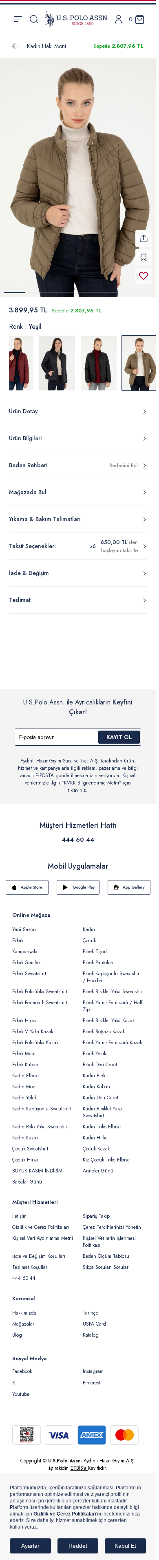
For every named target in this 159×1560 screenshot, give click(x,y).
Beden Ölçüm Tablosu (106, 1251)
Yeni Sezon (24, 924)
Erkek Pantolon (98, 957)
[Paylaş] (143, 233)
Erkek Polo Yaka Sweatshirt (39, 986)
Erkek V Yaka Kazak (32, 1026)
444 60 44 (78, 834)
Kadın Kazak (25, 1133)
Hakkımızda (24, 1308)
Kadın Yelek (24, 1092)
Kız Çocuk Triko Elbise (106, 1155)
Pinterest (91, 1377)
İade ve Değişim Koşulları (38, 1251)
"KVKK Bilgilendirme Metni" (91, 778)
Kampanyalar (25, 946)
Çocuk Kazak (96, 1144)
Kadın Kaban (96, 1081)
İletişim (19, 1211)
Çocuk (89, 935)
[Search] (34, 19)
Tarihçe (90, 1308)
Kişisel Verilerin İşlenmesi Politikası (109, 1237)
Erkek (17, 935)
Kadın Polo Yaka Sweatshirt (40, 1121)
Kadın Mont (24, 1081)
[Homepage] (76, 19)
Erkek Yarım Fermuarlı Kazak (112, 1037)
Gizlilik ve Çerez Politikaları (40, 1222)
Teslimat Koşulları (30, 1262)
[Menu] (17, 19)
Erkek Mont (23, 1048)
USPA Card (94, 1319)
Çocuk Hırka (25, 1155)
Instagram (93, 1366)
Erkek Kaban (25, 1059)
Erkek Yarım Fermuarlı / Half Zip (112, 1001)
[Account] (118, 19)
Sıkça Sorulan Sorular (105, 1262)
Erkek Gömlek (26, 957)
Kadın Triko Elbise (102, 1121)
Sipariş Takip (96, 1211)
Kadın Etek (94, 1070)
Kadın (89, 924)
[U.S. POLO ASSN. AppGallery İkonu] (129, 882)
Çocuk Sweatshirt (30, 1144)
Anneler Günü (98, 1166)
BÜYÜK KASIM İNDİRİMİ (38, 1166)
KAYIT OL (119, 732)
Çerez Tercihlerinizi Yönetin (112, 1222)
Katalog (91, 1330)
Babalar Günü (27, 1177)
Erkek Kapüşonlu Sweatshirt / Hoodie (112, 972)
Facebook (22, 1366)
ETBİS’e (79, 1463)
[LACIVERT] (57, 358)
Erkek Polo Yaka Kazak (35, 1037)
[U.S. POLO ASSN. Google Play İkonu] (78, 882)
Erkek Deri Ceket (100, 1059)
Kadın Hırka (95, 1133)
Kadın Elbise (25, 1070)
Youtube (20, 1389)
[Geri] (15, 46)
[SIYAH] (98, 358)
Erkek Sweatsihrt (29, 968)
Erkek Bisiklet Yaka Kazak (109, 1015)
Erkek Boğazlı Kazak (104, 1026)
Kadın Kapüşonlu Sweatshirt (41, 1104)
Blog (17, 1330)
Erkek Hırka (24, 1015)
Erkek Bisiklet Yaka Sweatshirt (113, 986)
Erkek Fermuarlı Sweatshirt (39, 997)
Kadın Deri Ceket (100, 1092)
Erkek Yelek (94, 1048)
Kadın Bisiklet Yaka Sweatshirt (102, 1107)
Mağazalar (23, 1319)
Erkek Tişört (95, 946)
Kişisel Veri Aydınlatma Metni (42, 1233)
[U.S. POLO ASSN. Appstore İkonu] (27, 882)
